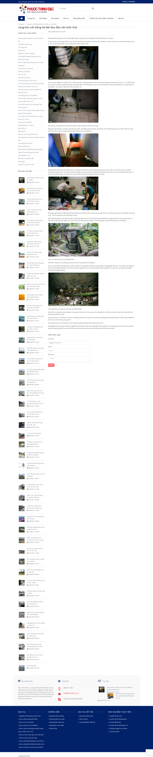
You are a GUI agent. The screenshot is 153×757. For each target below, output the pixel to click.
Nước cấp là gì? (31, 666)
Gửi (51, 365)
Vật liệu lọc (21, 65)
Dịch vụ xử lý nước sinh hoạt (28, 738)
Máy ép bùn (22, 131)
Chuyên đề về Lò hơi (115, 716)
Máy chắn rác (22, 128)
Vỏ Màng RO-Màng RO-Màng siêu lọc (29, 56)
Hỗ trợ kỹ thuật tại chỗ (86, 716)
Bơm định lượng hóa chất (26, 158)
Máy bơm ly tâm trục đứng (26, 53)
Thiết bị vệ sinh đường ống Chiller (28, 152)
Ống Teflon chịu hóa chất (26, 164)
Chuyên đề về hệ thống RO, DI (118, 725)
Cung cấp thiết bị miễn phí (87, 722)
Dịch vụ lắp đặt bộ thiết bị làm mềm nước (31, 744)
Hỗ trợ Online (83, 719)
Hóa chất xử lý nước (24, 77)
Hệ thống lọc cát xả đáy (56, 725)
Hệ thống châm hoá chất (56, 719)
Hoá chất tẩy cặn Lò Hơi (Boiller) (27, 95)
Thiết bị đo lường (23, 59)
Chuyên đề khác (114, 732)
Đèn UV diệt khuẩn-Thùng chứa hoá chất (30, 62)
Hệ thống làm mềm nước (56, 722)
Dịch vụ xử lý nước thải (26, 722)
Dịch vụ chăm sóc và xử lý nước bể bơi (31, 747)
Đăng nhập (131, 1)
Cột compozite (22, 47)
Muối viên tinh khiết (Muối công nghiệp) (30, 149)
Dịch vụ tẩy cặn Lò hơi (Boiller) (28, 725)
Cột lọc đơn (21, 50)
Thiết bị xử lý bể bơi (24, 71)
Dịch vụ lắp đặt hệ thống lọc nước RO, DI (31, 741)
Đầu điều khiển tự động (56, 716)
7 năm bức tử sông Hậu (34, 433)
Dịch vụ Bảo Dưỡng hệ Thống (28, 719)
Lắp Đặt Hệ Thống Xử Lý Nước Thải (29, 716)
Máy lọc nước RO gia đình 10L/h (28, 134)
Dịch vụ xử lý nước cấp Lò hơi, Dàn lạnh (31, 735)
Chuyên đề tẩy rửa (115, 722)
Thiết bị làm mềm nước (25, 44)
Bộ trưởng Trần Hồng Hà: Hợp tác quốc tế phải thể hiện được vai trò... (125, 696)
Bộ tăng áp (21, 161)
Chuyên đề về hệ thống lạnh (118, 719)
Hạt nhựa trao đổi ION (25, 122)
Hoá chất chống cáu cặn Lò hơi (27, 80)
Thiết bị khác (53, 728)
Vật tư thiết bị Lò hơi (24, 155)
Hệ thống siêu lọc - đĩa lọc (26, 125)
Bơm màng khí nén (24, 146)
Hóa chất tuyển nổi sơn (25, 143)
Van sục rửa (22, 74)
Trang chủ (21, 24)
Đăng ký (125, 1)
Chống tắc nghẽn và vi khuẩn (118, 728)
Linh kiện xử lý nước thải (25, 68)
